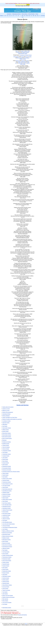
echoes (20, 57)
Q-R (33, 15)
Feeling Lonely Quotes (7, 478)
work (19, 62)
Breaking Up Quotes (6, 441)
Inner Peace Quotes (6, 502)
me (24, 62)
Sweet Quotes (5, 588)
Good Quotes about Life (7, 489)
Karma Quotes (5, 511)
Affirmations (4, 424)
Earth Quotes (5, 464)
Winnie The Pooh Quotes (7, 595)
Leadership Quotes (6, 515)
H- (18, 15)
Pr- (31, 15)
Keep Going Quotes (6, 513)
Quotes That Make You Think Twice (9, 417)
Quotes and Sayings (23, 405)
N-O (27, 15)
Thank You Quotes (6, 590)
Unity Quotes (5, 593)
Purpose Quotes (5, 565)
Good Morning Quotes (6, 490)
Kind (14, 56)
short (22, 56)
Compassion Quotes (6, 450)
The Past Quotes (5, 551)
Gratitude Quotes (5, 492)
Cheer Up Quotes (6, 447)
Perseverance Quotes (6, 557)
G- (16, 15)
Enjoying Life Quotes (6, 469)
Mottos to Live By (5, 410)
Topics (1, 15)
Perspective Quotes (6, 558)
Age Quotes (4, 426)
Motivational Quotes (6, 539)
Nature (30, 55)
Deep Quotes (5, 461)
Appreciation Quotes (6, 427)
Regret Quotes (5, 569)
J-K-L (23, 15)
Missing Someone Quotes (7, 536)
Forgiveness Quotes (6, 482)
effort (29, 51)
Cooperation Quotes (6, 454)
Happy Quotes (5, 497)
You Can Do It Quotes (6, 602)
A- (4, 15)
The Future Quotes (6, 485)
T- (39, 15)
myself (21, 61)
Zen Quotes (4, 604)
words (17, 56)
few (28, 61)
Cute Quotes (5, 457)
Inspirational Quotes (6, 508)
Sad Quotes (4, 574)
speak (18, 52)
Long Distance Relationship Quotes (9, 527)
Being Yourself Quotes (7, 438)
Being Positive (32, 13)
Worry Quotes (5, 600)
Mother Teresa (23, 59)
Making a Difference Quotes (8, 530)
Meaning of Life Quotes (7, 532)
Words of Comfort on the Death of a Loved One (12, 419)
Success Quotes (5, 586)
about (26, 623)
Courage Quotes (5, 455)
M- (24, 15)
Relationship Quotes (6, 571)
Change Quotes (5, 445)
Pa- (29, 15)
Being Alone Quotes (6, 433)
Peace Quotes (5, 553)
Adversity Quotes (5, 422)
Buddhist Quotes (5, 443)
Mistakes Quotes (5, 537)
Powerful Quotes (5, 564)
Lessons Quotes (5, 516)
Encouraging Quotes (6, 468)
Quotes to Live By (6, 408)
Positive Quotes (5, 562)
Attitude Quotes (5, 429)
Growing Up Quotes (6, 494)
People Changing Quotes (7, 555)
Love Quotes (5, 529)
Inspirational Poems (6, 506)
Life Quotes (4, 520)
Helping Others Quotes (7, 499)
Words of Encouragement (7, 412)
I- (20, 15)
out (19, 60)
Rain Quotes (5, 567)
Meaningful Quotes (6, 534)
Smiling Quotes (5, 579)
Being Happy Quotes (6, 434)
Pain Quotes (5, 550)
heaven (27, 52)
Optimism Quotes (5, 548)
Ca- (8, 15)
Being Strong (24, 13)
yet (15, 62)
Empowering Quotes (6, 466)
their (18, 57)
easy (27, 56)
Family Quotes (5, 475)
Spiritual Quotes (5, 581)
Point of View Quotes (6, 560)
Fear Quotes (5, 476)
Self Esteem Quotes (6, 576)
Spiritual (27, 55)
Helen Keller (22, 64)
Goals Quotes (5, 487)
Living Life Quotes (6, 525)
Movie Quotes (5, 541)
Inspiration (9, 13)
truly (25, 57)
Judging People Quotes (7, 509)
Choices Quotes (5, 448)
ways (27, 60)
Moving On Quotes (6, 543)
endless (25, 51)
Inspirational (22, 55)
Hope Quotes (5, 501)
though (23, 60)
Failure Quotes (5, 473)
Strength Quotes (5, 583)
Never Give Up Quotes (7, 544)
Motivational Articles (16, 13)
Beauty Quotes (5, 431)
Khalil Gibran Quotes (6, 607)
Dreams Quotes (5, 462)
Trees (16, 51)
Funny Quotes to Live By (7, 483)
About (37, 13)
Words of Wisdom (6, 415)
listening (24, 52)
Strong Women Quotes (7, 585)
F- (15, 15)
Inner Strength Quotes (6, 504)
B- (5, 15)
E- (13, 15)
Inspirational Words (6, 413)
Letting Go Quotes (6, 518)
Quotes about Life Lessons (7, 406)
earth (22, 51)
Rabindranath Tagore (22, 53)
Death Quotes (5, 459)
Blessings (4, 440)
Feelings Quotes (5, 480)
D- (11, 15)
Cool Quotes (5, 452)
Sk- (38, 15)
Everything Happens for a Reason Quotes (11, 471)
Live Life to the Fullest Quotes (8, 523)
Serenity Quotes (5, 578)
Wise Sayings (5, 598)
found (17, 60)
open (21, 62)
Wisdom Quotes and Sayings (8, 597)
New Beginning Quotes (7, 546)
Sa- (36, 15)
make (19, 61)
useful (24, 61)
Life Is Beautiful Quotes (7, 522)
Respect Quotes (5, 572)
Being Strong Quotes (6, 436)
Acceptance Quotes (6, 420)
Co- (10, 15)
